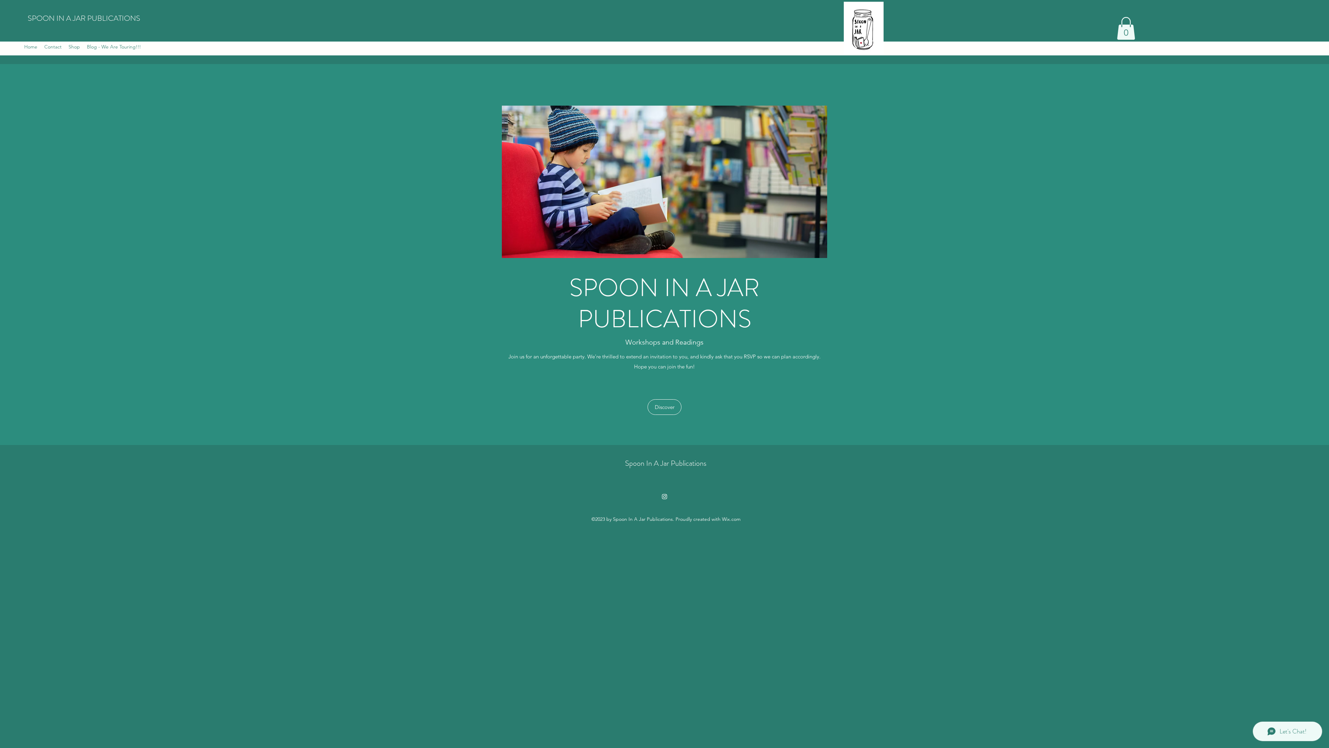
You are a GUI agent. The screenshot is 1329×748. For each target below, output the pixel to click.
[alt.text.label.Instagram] (664, 496)
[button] (1126, 28)
